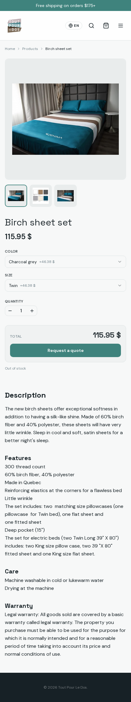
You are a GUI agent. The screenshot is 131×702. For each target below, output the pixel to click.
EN (76, 25)
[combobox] (65, 262)
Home (10, 48)
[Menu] (120, 25)
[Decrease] (10, 311)
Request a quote (66, 350)
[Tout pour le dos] (14, 25)
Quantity (14, 301)
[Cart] (106, 25)
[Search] (91, 25)
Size (8, 275)
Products (30, 48)
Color (11, 251)
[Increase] (32, 311)
